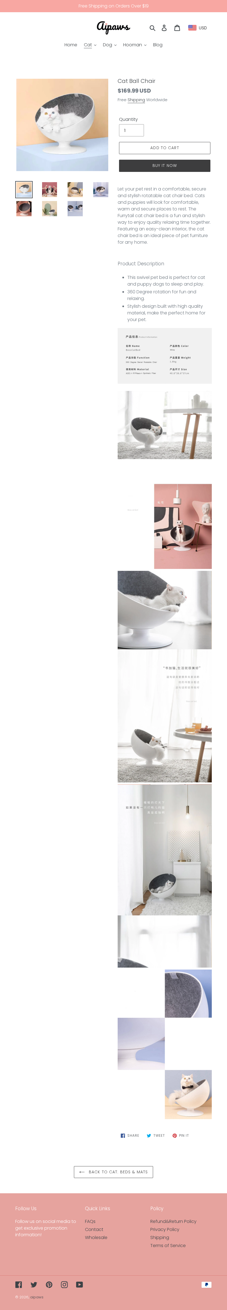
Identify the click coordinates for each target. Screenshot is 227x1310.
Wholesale (96, 1237)
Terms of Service (168, 1245)
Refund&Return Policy (173, 1221)
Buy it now (165, 165)
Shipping (136, 100)
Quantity (128, 119)
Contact (94, 1229)
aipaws (36, 1297)
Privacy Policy (164, 1229)
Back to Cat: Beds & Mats (117, 1172)
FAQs (90, 1221)
